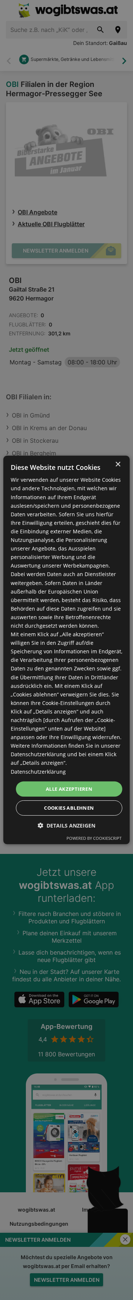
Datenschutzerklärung (38, 771)
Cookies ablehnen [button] (69, 808)
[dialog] (66, 650)
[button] (66, 825)
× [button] (117, 464)
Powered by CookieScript (94, 838)
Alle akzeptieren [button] (69, 789)
